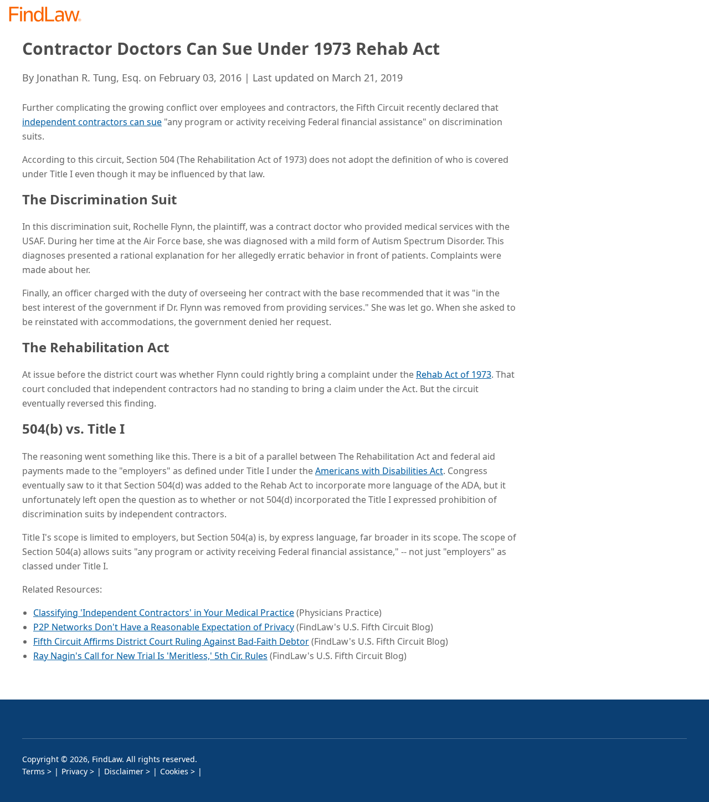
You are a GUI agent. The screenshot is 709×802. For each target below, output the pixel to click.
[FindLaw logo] (49, 15)
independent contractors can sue (92, 122)
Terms (33, 771)
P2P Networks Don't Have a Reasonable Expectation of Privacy (163, 627)
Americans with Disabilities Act (379, 471)
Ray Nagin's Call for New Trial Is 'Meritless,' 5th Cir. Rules (150, 656)
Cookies (174, 771)
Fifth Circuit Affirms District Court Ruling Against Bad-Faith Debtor (171, 641)
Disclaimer (123, 771)
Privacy (74, 771)
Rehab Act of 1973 (453, 374)
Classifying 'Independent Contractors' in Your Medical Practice (163, 612)
